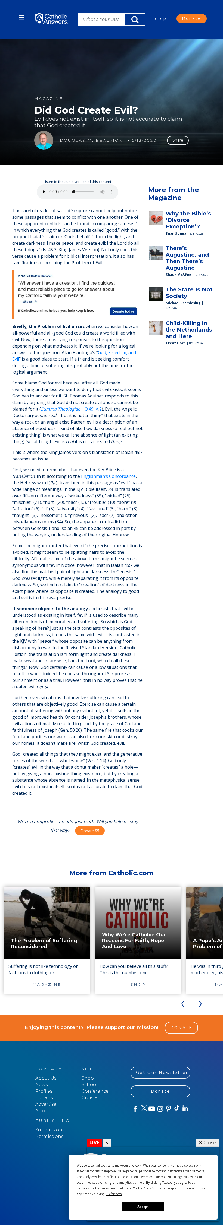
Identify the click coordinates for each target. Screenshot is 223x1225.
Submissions (49, 1129)
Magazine (48, 98)
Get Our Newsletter (162, 1072)
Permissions (49, 1136)
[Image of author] (43, 140)
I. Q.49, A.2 (71, 409)
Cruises (90, 1097)
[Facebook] (135, 1109)
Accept (143, 1207)
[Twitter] (143, 1109)
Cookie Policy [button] (142, 1188)
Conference (95, 1091)
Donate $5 (89, 830)
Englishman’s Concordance (108, 476)
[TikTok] (176, 1109)
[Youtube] (151, 1109)
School (89, 1084)
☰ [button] (21, 18)
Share (177, 140)
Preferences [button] (114, 1194)
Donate (191, 18)
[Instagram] (160, 1109)
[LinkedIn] (185, 1108)
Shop (160, 18)
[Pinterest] (168, 1109)
